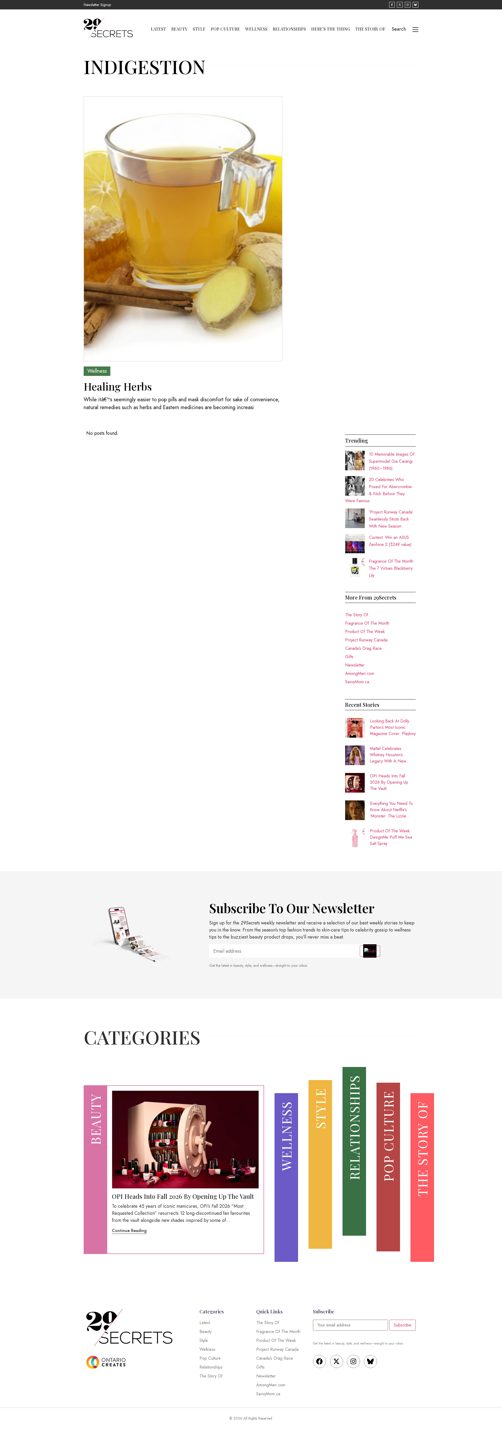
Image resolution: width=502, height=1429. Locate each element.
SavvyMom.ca (357, 682)
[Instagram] (353, 1361)
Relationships (289, 29)
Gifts (349, 657)
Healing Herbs (118, 386)
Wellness (256, 29)
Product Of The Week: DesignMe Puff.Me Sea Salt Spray (391, 837)
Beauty (179, 29)
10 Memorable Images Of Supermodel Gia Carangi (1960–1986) (391, 461)
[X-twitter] (336, 1361)
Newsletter (354, 665)
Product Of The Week (365, 632)
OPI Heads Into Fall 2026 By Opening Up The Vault (389, 782)
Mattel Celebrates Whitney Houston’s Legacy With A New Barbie (388, 754)
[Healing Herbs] (183, 229)
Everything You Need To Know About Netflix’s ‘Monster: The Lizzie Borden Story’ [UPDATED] (391, 809)
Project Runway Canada (366, 640)
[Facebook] (319, 1361)
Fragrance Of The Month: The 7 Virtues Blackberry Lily (391, 568)
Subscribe (402, 1325)
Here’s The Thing (330, 29)
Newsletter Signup (97, 4)
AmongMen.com (359, 673)
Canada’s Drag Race (363, 648)
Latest (158, 29)
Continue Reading (129, 1231)
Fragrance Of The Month (367, 623)
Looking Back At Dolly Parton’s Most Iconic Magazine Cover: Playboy (393, 727)
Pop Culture (225, 29)
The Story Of (370, 29)
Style (199, 29)
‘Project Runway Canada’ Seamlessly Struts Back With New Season (391, 519)
